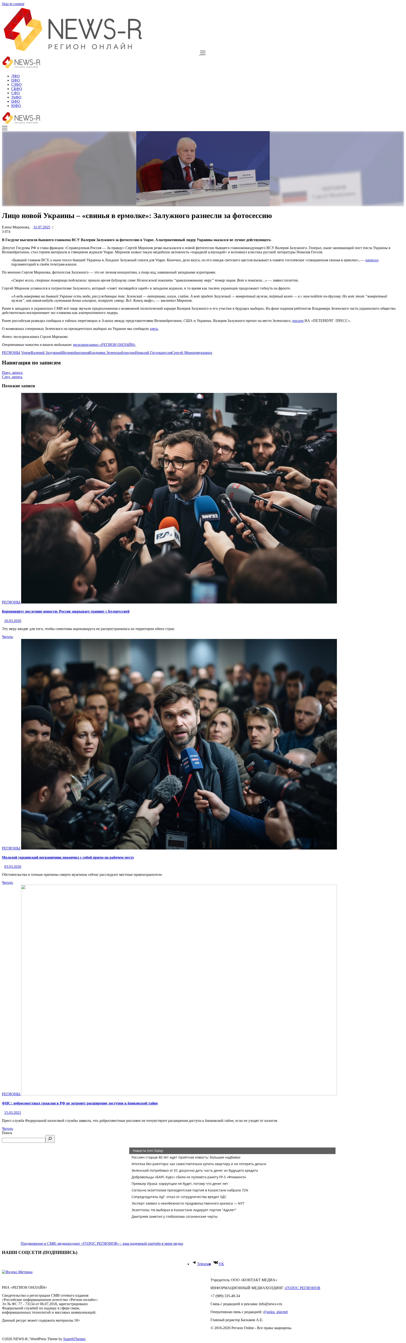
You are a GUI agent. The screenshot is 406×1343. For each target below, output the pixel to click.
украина (205, 353)
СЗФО (16, 84)
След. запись (12, 377)
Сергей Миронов (185, 353)
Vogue (26, 353)
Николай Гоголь (148, 353)
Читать (7, 637)
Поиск (7, 1133)
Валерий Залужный (46, 353)
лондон (129, 353)
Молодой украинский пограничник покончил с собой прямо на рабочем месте (68, 857)
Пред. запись (12, 373)
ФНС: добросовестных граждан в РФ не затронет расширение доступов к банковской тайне (80, 1103)
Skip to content (13, 4)
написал (372, 260)
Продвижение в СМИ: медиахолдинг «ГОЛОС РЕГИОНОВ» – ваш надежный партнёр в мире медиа (102, 1243)
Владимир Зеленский (106, 353)
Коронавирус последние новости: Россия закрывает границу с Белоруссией (65, 611)
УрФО (16, 97)
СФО (15, 93)
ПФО (15, 80)
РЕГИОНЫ (11, 353)
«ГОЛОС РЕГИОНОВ (302, 1288)
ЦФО (15, 101)
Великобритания (75, 353)
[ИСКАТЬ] (50, 1139)
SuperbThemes (74, 1339)
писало (298, 321)
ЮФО (16, 106)
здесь (154, 329)
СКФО (16, 89)
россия (166, 353)
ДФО (15, 76)
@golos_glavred (275, 1312)
